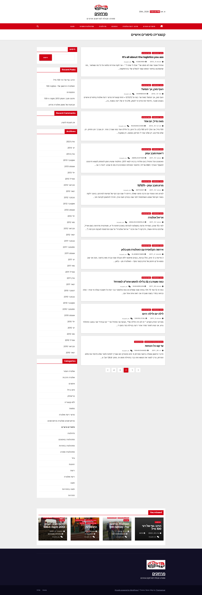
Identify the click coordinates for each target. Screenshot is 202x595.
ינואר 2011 (70, 284)
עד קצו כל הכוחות (154, 345)
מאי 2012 (71, 222)
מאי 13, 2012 (156, 94)
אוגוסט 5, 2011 (155, 318)
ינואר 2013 (70, 191)
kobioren (140, 62)
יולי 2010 (71, 321)
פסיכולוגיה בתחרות (67, 446)
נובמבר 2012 (69, 197)
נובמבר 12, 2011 (155, 222)
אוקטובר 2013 (69, 160)
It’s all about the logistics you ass (142, 57)
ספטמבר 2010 (69, 309)
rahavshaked (141, 350)
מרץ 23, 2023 (153, 533)
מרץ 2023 (70, 141)
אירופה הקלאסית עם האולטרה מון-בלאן (142, 249)
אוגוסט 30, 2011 (155, 286)
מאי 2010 (71, 334)
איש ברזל (71, 390)
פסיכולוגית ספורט (87, 26)
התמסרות (71, 92)
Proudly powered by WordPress (127, 590)
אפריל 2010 (70, 340)
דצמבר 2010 (69, 290)
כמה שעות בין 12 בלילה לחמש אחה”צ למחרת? (138, 281)
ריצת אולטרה (69, 477)
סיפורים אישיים (149, 26)
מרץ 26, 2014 (90, 531)
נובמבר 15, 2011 (155, 158)
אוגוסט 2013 (69, 166)
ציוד (73, 458)
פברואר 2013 (69, 185)
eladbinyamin (138, 254)
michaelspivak (54, 534)
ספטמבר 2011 (69, 247)
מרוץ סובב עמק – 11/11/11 (150, 185)
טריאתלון (71, 396)
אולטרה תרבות (69, 377)
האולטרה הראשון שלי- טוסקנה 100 (60, 86)
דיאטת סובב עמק (154, 153)
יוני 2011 (71, 259)
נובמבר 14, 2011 (155, 190)
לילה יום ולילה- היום (152, 313)
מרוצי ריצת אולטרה (130, 26)
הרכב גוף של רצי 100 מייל (64, 80)
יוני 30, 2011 (156, 350)
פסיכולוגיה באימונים (67, 439)
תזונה (72, 26)
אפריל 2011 (70, 272)
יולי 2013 (71, 172)
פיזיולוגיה (102, 26)
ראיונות (72, 464)
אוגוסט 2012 (69, 210)
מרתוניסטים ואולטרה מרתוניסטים (154, 342)
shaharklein (138, 286)
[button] (38, 26)
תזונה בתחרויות (68, 489)
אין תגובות (127, 62)
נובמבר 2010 (69, 297)
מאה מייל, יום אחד (153, 121)
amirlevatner (138, 158)
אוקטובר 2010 (69, 303)
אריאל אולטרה (155, 217)
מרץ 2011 (71, 278)
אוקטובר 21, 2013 (56, 531)
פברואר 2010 (69, 346)
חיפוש (72, 49)
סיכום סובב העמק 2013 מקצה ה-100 (59, 98)
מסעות (72, 408)
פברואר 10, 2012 (155, 126)
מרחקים (101, 13)
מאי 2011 (71, 266)
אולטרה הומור (69, 371)
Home (45, 590)
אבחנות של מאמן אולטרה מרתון (62, 105)
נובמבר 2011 (69, 241)
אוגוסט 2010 (69, 315)
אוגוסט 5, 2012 (155, 62)
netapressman (118, 534)
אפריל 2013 (70, 179)
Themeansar (160, 590)
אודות (38, 590)
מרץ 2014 (70, 154)
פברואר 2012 (69, 228)
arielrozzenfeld (136, 222)
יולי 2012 (71, 216)
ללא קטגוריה (70, 402)
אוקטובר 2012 (69, 203)
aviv (141, 533)
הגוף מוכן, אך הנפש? (152, 89)
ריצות (72, 470)
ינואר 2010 (70, 352)
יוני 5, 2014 (122, 531)
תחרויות (71, 495)
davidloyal (140, 318)
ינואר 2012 (70, 235)
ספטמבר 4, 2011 (155, 254)
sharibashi (141, 94)
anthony (140, 190)
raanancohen (137, 126)
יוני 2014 (71, 148)
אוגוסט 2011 (70, 253)
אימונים (115, 26)
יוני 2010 (71, 328)
